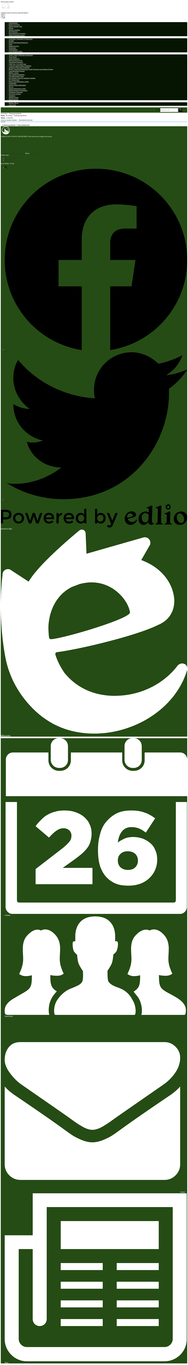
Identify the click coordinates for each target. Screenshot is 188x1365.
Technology (12, 48)
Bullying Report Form (15, 60)
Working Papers (14, 97)
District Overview (14, 25)
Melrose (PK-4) (13, 103)
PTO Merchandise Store (16, 76)
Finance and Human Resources (18, 42)
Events (3, 122)
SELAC (11, 87)
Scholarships (12, 83)
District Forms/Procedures (17, 35)
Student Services (14, 46)
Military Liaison (14, 73)
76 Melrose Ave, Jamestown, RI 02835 (13, 153)
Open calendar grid (23, 125)
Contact (182, 1192)
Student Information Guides (17, 89)
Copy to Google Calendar (9, 120)
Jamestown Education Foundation (19, 67)
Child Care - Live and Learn (17, 64)
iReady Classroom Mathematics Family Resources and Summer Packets (31, 69)
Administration (13, 23)
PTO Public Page (14, 80)
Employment (9, 160)
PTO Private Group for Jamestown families (22, 78)
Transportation (13, 50)
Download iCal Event (25, 120)
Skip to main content (7, 1)
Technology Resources (16, 92)
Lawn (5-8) (12, 105)
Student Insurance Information (18, 90)
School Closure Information (17, 85)
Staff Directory (13, 32)
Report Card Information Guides (19, 82)
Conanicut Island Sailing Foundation (20, 66)
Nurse (10, 44)
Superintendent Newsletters (17, 33)
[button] (9, 21)
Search (158, 110)
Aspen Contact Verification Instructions (21, 55)
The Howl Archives (15, 94)
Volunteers (12, 96)
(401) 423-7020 (35, 153)
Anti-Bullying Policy (11, 158)
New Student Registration (17, 74)
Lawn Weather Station (15, 51)
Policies (11, 28)
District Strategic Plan (15, 26)
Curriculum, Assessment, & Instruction (21, 39)
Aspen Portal (13, 57)
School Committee (14, 30)
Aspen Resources (14, 59)
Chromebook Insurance (16, 62)
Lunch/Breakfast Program (17, 71)
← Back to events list (8, 125)
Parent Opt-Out (13, 99)
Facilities (11, 41)
